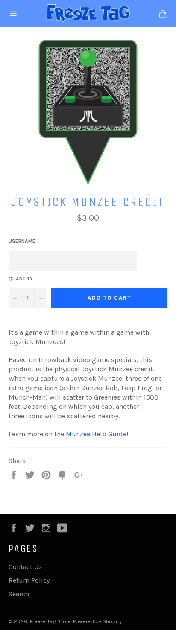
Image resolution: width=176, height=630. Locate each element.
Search (19, 594)
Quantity (21, 279)
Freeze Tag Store (50, 621)
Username (22, 241)
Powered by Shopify (97, 621)
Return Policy (29, 580)
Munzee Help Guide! (98, 434)
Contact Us (25, 567)
